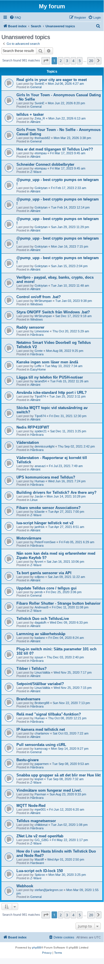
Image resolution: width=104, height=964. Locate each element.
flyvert (39, 561)
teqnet (39, 779)
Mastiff (39, 859)
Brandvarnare (28, 699)
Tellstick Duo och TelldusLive (42, 618)
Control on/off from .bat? (38, 297)
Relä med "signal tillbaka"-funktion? (48, 714)
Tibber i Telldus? (31, 668)
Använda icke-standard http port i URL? (51, 392)
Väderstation (27, 442)
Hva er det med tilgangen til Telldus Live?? (54, 149)
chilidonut (41, 824)
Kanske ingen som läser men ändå (47, 362)
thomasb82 (42, 138)
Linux (34, 500)
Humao (40, 481)
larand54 (41, 381)
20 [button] (91, 60)
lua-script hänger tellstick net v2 (44, 523)
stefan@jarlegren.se (49, 890)
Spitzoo (40, 874)
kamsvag (41, 748)
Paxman (40, 794)
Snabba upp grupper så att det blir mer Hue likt (58, 775)
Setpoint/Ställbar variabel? (40, 684)
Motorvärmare (28, 538)
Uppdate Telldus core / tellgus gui (46, 588)
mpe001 (40, 809)
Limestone (42, 331)
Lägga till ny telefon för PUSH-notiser (49, 377)
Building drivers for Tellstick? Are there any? (56, 492)
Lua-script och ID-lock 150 (39, 871)
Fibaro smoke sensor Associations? (48, 508)
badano (40, 637)
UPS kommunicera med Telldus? (45, 477)
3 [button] (67, 60)
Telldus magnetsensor (36, 821)
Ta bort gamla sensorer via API (43, 573)
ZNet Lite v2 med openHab (39, 836)
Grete (39, 350)
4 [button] (73, 60)
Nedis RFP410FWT (32, 427)
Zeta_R (40, 118)
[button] (45, 60)
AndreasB (41, 607)
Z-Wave (35, 171)
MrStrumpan (43, 300)
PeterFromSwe (45, 542)
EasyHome (38, 369)
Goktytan (41, 188)
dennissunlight (44, 446)
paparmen (42, 764)
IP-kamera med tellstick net (40, 729)
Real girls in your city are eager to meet (51, 80)
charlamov (42, 733)
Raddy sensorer (30, 327)
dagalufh (40, 622)
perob (39, 592)
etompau (41, 153)
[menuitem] (15, 17)
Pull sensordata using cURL (41, 745)
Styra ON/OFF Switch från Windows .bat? (53, 312)
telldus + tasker (30, 114)
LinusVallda (42, 672)
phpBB (36, 947)
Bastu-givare (27, 760)
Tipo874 (40, 396)
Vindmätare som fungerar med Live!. (49, 790)
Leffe (38, 366)
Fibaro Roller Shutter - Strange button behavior (58, 603)
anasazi (40, 466)
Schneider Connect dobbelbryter (45, 164)
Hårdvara (37, 334)
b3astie (40, 511)
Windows (36, 304)
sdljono (39, 577)
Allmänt (35, 122)
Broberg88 (42, 703)
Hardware (37, 863)
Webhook (24, 886)
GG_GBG (42, 840)
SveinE (39, 83)
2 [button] (61, 60)
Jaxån (39, 496)
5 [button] (80, 60)
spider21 (41, 431)
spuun (39, 657)
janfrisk (40, 527)
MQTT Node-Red (31, 805)
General (35, 87)
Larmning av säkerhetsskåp (40, 634)
